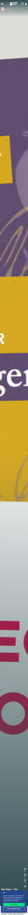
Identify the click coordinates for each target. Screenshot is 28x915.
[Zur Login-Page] (26, 4)
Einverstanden (14, 904)
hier (17, 901)
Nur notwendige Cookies (14, 908)
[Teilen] (25, 886)
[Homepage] (14, 3)
